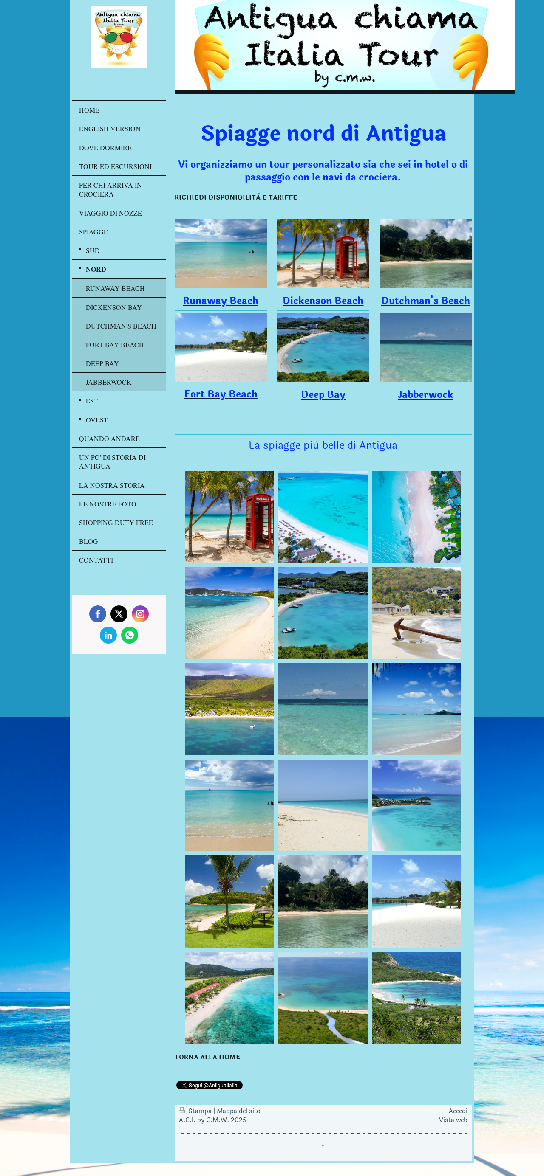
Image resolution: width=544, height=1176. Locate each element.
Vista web (453, 1120)
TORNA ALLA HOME (208, 1057)
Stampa (200, 1111)
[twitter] (119, 613)
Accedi (458, 1111)
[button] (229, 517)
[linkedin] (108, 635)
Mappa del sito (239, 1111)
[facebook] (97, 613)
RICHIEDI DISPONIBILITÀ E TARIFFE (236, 198)
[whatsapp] (129, 635)
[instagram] (140, 613)
